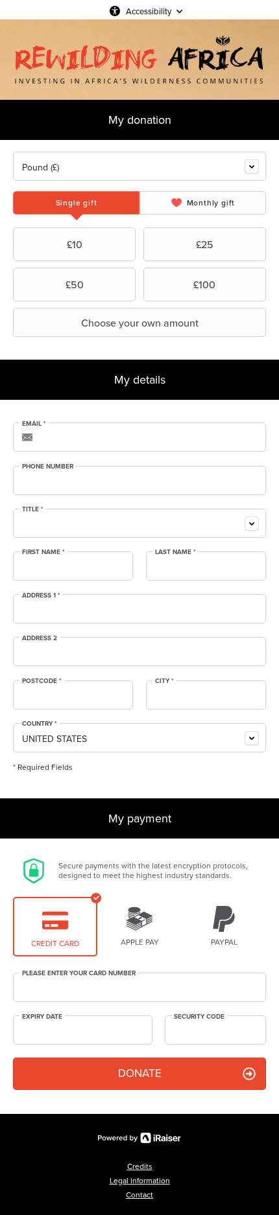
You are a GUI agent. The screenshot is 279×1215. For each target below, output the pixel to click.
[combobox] (139, 166)
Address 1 (41, 595)
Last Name (175, 552)
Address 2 (39, 638)
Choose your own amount (140, 323)
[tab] (76, 202)
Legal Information (140, 1180)
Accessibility (148, 11)
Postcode (42, 681)
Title (32, 509)
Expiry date (42, 1017)
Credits (139, 1166)
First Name (43, 552)
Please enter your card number (79, 973)
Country (39, 724)
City (164, 681)
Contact (139, 1195)
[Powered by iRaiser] (139, 1138)
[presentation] (76, 203)
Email (34, 424)
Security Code (199, 1017)
